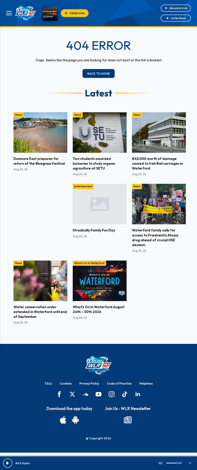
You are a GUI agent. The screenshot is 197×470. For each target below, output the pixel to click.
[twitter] (72, 394)
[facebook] (59, 394)
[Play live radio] (7, 463)
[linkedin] (137, 394)
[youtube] (98, 394)
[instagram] (111, 394)
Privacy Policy (89, 383)
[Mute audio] (160, 463)
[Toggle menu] (9, 13)
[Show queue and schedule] (190, 463)
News (18, 114)
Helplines (146, 383)
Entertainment (83, 186)
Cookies (66, 383)
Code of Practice (119, 383)
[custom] (85, 394)
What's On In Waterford (89, 263)
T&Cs (48, 383)
